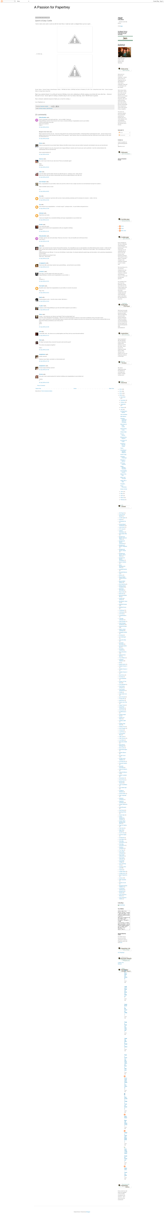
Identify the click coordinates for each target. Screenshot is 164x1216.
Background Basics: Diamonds (122, 542)
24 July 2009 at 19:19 (44, 301)
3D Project (121, 513)
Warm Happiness (123, 875)
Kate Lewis (123, 230)
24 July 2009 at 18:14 (44, 292)
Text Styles (121, 839)
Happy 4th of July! (123, 481)
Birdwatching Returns (123, 438)
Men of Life (121, 747)
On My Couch (122, 755)
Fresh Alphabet (122, 678)
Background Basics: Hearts (122, 550)
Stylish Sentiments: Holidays (122, 818)
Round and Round (121, 782)
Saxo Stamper (42, 181)
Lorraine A (41, 271)
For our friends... (123, 434)
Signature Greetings (121, 802)
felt (120, 662)
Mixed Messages (123, 749)
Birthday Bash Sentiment (122, 586)
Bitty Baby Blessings (121, 589)
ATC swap (121, 529)
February (123, 499)
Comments (122, 135)
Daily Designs (122, 621)
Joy (40, 196)
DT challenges (122, 637)
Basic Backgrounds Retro (122, 566)
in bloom (121, 730)
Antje (40, 171)
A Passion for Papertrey (52, 7)
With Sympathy (122, 879)
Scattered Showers (121, 791)
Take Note (121, 828)
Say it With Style (123, 787)
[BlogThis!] (53, 106)
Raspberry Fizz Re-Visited (123, 445)
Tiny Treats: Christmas (122, 852)
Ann (40, 331)
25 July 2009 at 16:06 (44, 349)
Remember (121, 778)
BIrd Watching (122, 584)
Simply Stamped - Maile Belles (125, 1137)
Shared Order (122, 793)
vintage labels (122, 871)
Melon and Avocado (123, 478)
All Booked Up (122, 521)
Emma (40, 143)
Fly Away (121, 676)
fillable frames (122, 664)
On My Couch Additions (122, 759)
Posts (121, 132)
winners (121, 878)
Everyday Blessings (121, 643)
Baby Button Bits (123, 533)
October (123, 402)
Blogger (88, 1211)
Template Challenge (123, 457)
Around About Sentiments (122, 525)
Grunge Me (121, 698)
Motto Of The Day (123, 474)
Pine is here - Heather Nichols (125, 974)
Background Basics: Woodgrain (122, 559)
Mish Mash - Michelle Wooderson (125, 1120)
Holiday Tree (122, 726)
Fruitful (120, 692)
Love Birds (121, 740)
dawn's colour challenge (122, 630)
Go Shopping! (121, 952)
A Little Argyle (122, 517)
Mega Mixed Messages (122, 745)
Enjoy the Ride (122, 640)
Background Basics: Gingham (123, 546)
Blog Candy (122, 592)
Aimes (40, 314)
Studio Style (122, 815)
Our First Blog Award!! (123, 471)
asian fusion (122, 527)
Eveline (41, 224)
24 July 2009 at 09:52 (44, 191)
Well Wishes (123, 416)
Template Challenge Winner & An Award (123, 420)
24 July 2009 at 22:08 (44, 327)
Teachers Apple (122, 834)
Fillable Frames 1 (123, 666)
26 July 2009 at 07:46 (44, 361)
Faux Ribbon (122, 657)
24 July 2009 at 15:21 (44, 281)
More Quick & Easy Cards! (123, 425)
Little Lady (121, 736)
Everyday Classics (121, 649)
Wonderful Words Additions (123, 886)
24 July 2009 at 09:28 (44, 138)
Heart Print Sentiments (121, 707)
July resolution (123, 414)
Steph (40, 297)
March (122, 497)
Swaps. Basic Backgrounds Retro (122, 822)
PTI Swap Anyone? (123, 464)
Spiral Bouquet (49, 108)
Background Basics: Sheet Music (122, 555)
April (122, 495)
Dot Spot (121, 635)
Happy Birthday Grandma (123, 467)
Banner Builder (122, 562)
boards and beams (121, 599)
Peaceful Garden (123, 763)
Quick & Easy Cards (123, 429)
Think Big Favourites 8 (122, 845)
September (123, 404)
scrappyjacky (42, 263)
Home (75, 388)
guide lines (121, 700)
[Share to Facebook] (56, 106)
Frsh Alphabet (122, 684)
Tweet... (122, 448)
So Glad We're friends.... (123, 412)
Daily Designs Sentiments (122, 624)
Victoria (41, 374)
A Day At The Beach (122, 515)
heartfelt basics (122, 711)
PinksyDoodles (42, 117)
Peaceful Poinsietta (121, 767)
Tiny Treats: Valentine (122, 858)
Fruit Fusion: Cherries (122, 687)
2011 (120, 391)
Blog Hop (121, 593)
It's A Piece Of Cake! (123, 441)
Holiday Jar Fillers (121, 718)
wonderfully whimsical (122, 889)
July (122, 409)
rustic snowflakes (123, 784)
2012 (120, 389)
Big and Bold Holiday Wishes (122, 577)
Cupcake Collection (121, 619)
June (122, 491)
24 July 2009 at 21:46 (44, 309)
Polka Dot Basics (123, 769)
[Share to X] (55, 106)
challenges (121, 612)
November (123, 400)
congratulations (122, 615)
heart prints (121, 709)
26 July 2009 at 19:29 (44, 382)
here (121, 942)
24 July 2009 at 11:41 (44, 231)
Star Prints (121, 810)
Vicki (40, 340)
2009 (120, 395)
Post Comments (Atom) (47, 391)
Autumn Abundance (122, 531)
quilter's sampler (123, 775)
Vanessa (41, 159)
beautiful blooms (123, 569)
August (122, 407)
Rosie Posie (122, 780)
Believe (121, 575)
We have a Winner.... (123, 460)
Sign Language (122, 795)
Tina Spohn (41, 286)
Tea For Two (122, 832)
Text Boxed (121, 837)
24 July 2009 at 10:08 (44, 208)
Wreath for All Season (122, 892)
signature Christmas (121, 799)
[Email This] (52, 106)
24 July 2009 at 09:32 (44, 154)
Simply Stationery (123, 804)
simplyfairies (42, 354)
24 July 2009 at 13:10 (44, 267)
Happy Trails (122, 705)
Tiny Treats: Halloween (122, 855)
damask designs (42, 108)
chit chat (121, 613)
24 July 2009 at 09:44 (44, 167)
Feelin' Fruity (123, 454)
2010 (120, 393)
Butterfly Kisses (122, 607)
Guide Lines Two (123, 702)
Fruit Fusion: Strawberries (122, 690)
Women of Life (122, 882)
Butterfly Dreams (123, 604)
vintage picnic (122, 873)
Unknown (41, 213)
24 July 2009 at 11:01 (44, 220)
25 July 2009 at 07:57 (44, 335)
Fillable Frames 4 (123, 672)
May (122, 493)
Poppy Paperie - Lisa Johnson (125, 1026)
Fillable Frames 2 (123, 669)
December (123, 397)
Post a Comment (41, 385)
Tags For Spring (123, 825)
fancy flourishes (122, 651)
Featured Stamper (121, 660)
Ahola (120, 519)
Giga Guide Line (123, 694)
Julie (40, 246)
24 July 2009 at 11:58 (44, 241)
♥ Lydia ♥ (41, 305)
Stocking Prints (122, 812)
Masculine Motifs (123, 741)
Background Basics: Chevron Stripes (123, 538)
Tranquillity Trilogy (121, 861)
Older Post (111, 388)
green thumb (122, 697)
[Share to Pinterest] (58, 106)
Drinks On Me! (123, 489)
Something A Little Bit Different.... (123, 451)
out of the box (122, 761)
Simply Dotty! (123, 432)
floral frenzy (122, 675)
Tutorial (121, 869)
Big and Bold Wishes (122, 582)
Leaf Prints (121, 731)
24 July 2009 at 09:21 (44, 127)
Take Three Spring (121, 830)
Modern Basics (122, 752)
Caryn (122, 228)
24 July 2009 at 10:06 (44, 200)
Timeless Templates (121, 848)
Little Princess (122, 738)
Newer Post (38, 388)
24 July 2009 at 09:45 (44, 177)
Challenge (121, 610)
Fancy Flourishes (123, 486)
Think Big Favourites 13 (122, 841)
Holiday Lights (122, 720)
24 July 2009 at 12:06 (44, 258)
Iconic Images (122, 728)
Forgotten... (123, 483)
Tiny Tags (121, 850)
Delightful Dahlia (123, 632)
